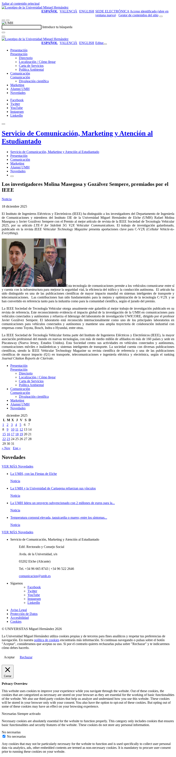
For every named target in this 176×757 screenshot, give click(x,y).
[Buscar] (3, 32)
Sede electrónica (112, 11)
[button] (18, 54)
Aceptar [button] (9, 657)
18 (17, 434)
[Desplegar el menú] (7, 20)
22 (4, 439)
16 (8, 434)
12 (21, 429)
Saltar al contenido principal (20, 3)
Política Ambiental (31, 69)
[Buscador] (161, 16)
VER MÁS (17, 466)
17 (12, 434)
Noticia (7, 199)
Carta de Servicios (31, 65)
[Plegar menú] (105, 44)
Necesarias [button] (9, 714)
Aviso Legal (18, 610)
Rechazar (26, 657)
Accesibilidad (19, 617)
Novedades (18, 93)
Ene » (17, 448)
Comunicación (20, 73)
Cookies (15, 621)
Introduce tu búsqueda (57, 27)
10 (12, 429)
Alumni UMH (20, 89)
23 (8, 439)
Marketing (17, 85)
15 (4, 434)
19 (21, 434)
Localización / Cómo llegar (37, 62)
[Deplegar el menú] (12, 176)
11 (16, 429)
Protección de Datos (24, 614)
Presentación (18, 50)
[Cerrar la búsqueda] (3, 36)
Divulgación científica (34, 81)
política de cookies (46, 640)
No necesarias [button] (11, 732)
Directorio (26, 58)
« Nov (6, 448)
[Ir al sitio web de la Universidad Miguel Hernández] (35, 7)
